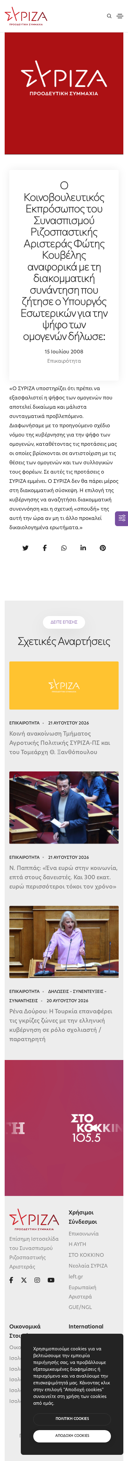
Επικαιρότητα (64, 361)
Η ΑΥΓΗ (77, 1244)
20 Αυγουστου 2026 (67, 1001)
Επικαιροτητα (24, 723)
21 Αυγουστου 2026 (68, 723)
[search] (109, 16)
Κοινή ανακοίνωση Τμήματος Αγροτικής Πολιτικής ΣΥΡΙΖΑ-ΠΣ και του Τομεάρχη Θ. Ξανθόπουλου (59, 744)
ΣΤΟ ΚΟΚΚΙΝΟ (86, 1255)
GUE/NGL (80, 1307)
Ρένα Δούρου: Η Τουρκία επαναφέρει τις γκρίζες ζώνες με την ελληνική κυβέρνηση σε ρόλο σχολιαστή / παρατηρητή (60, 1026)
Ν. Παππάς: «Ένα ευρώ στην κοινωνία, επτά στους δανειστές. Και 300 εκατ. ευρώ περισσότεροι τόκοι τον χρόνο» (63, 878)
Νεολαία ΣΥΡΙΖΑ (88, 1266)
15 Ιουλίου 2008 (64, 352)
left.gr (76, 1277)
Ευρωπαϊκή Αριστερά (82, 1293)
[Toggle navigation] (120, 16)
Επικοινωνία (84, 1234)
